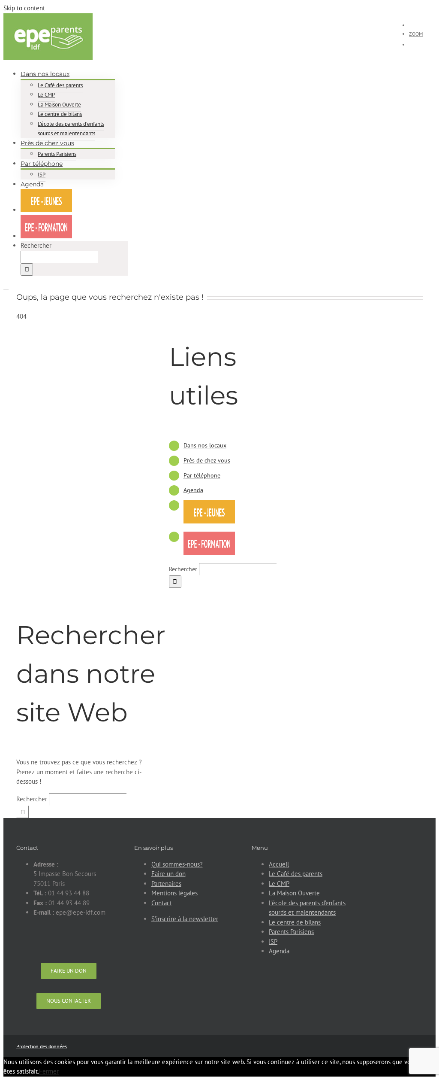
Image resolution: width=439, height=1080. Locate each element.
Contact (161, 903)
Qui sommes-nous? (177, 864)
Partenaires (166, 883)
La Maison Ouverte (294, 893)
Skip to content (24, 8)
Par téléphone (201, 475)
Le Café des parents (295, 874)
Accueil (279, 864)
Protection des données (41, 1046)
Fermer (49, 1071)
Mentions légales (174, 893)
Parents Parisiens (291, 932)
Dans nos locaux (204, 445)
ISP (273, 941)
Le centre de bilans (295, 922)
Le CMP (279, 883)
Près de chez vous (206, 460)
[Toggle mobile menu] (6, 286)
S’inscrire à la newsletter (184, 919)
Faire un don (168, 874)
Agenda (193, 490)
